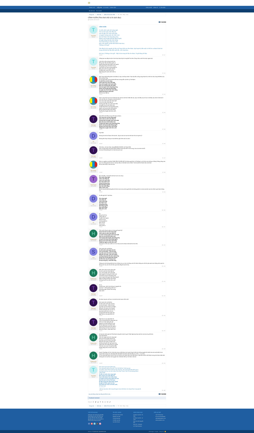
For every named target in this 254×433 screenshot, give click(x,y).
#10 (164, 210)
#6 (164, 143)
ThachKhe (91, 19)
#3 (164, 94)
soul (93, 257)
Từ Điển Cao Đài (116, 420)
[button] (99, 8)
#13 (164, 266)
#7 (164, 158)
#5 (164, 129)
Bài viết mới (92, 11)
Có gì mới (105, 7)
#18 (164, 348)
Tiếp (163, 22)
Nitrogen (152, 431)
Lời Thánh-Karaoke (137, 426)
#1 (164, 55)
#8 (164, 172)
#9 (164, 192)
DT (93, 141)
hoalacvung (93, 239)
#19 (164, 363)
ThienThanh (93, 185)
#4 (164, 112)
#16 (164, 315)
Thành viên (113, 7)
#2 (164, 73)
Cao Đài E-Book (116, 422)
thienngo (93, 125)
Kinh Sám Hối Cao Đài (118, 414)
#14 (164, 281)
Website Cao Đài (116, 416)
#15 (164, 295)
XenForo (90, 431)
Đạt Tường (93, 85)
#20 (164, 390)
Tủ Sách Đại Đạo (116, 418)
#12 (164, 245)
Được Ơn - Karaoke (137, 424)
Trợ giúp (156, 431)
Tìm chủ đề (99, 11)
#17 (164, 330)
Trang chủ (92, 7)
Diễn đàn (99, 7)
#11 (164, 226)
